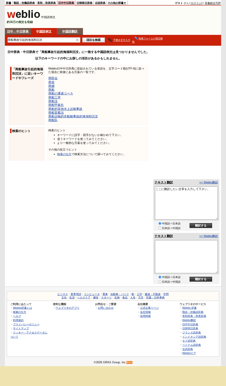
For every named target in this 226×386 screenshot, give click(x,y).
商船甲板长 (56, 105)
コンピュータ (92, 294)
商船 (51, 89)
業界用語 (76, 294)
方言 (140, 297)
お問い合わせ (106, 307)
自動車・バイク (119, 294)
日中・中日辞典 (18, 31)
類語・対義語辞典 (24, 3)
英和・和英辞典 (46, 3)
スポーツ (106, 297)
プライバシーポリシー (26, 324)
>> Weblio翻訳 (208, 182)
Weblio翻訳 (189, 320)
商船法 (53, 101)
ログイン (196, 3)
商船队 (53, 120)
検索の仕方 (64, 154)
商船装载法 (56, 112)
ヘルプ (17, 315)
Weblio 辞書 (189, 307)
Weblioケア (189, 353)
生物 (117, 297)
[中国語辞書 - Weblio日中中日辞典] (23, 17)
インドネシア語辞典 (194, 336)
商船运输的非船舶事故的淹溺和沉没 (73, 116)
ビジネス (62, 294)
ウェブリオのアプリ (67, 307)
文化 (64, 297)
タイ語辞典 (189, 340)
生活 (72, 297)
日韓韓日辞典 (84, 3)
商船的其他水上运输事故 (65, 109)
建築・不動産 (153, 294)
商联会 (53, 78)
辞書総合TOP (213, 3)
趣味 (95, 297)
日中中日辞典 (66, 3)
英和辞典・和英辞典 (194, 315)
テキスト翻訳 (163, 182)
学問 (166, 294)
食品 (125, 297)
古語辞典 (100, 3)
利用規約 (18, 320)
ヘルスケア (83, 297)
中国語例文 (44, 31)
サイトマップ (21, 328)
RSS (129, 362)
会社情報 (145, 312)
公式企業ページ (149, 307)
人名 (133, 297)
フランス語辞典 (191, 332)
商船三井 (54, 97)
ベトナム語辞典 (191, 344)
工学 (139, 294)
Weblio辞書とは (22, 307)
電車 (105, 294)
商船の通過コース (60, 93)
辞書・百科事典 (155, 297)
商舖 (51, 86)
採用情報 (145, 315)
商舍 (51, 82)
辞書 (8, 3)
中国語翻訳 (70, 31)
